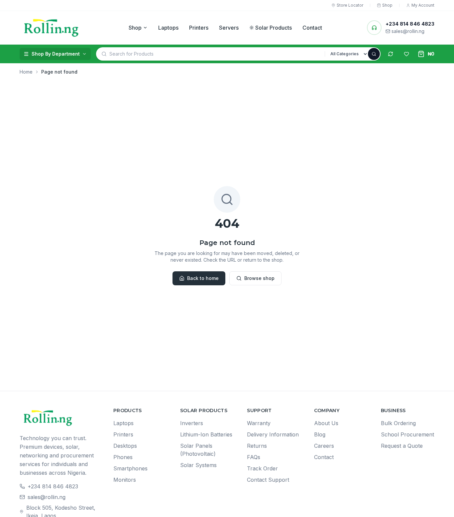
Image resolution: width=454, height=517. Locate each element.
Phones (123, 457)
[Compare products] (390, 54)
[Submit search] (374, 54)
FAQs (253, 457)
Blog (319, 434)
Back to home (203, 278)
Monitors (124, 479)
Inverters (191, 423)
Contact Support (268, 479)
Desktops (125, 445)
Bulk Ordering (398, 423)
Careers (324, 445)
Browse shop (259, 278)
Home (26, 72)
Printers (198, 27)
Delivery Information (273, 434)
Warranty (259, 423)
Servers (229, 27)
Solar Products (273, 27)
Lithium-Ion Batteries (206, 434)
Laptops (168, 27)
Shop (135, 27)
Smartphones (130, 468)
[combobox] (217, 54)
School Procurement (407, 434)
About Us (326, 423)
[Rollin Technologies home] (51, 28)
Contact (312, 27)
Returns (257, 445)
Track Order (262, 468)
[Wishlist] (406, 54)
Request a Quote (402, 445)
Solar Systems (198, 465)
